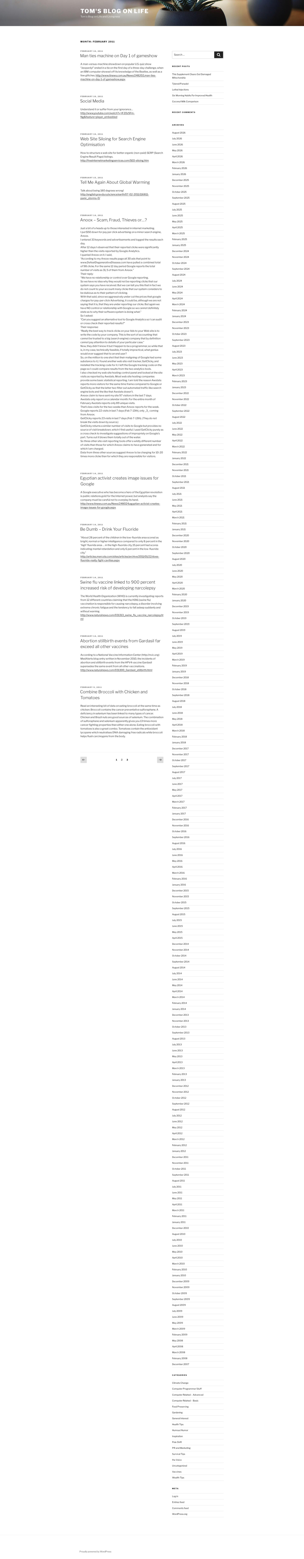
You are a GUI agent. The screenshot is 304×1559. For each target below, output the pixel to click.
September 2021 (180, 482)
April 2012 (177, 1133)
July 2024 (177, 280)
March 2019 (178, 659)
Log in (175, 1496)
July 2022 (177, 422)
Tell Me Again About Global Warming (115, 182)
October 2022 (179, 405)
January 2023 (179, 387)
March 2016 (178, 872)
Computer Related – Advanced (187, 1394)
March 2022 (178, 446)
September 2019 (180, 624)
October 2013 (179, 1026)
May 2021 (177, 505)
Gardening (177, 1412)
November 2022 (180, 399)
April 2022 (177, 440)
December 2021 (180, 464)
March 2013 (178, 1068)
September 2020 (181, 553)
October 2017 (179, 760)
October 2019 (179, 618)
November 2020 (180, 541)
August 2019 (178, 630)
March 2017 (178, 801)
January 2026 (179, 174)
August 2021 (178, 487)
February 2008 (179, 1358)
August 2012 (178, 1109)
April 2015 (177, 938)
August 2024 (178, 274)
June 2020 (177, 570)
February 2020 (179, 594)
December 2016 (180, 819)
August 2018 (178, 701)
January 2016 (179, 884)
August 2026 (178, 132)
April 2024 (177, 298)
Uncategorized (179, 1465)
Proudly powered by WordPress (95, 1551)
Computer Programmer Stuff (187, 1388)
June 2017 (177, 784)
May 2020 (177, 576)
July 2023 (177, 351)
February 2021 (179, 523)
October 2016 (179, 831)
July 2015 (177, 920)
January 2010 (179, 1275)
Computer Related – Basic (185, 1400)
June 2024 (177, 286)
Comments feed (180, 1508)
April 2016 (177, 866)
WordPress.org (179, 1514)
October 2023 (179, 334)
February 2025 (179, 239)
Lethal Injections (180, 89)
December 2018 (180, 677)
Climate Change (180, 1382)
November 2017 (180, 754)
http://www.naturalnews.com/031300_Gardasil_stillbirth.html (116, 670)
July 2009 (177, 1311)
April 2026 (177, 156)
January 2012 (179, 1151)
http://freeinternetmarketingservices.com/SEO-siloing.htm (114, 160)
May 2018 (177, 719)
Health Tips (178, 1424)
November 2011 (180, 1163)
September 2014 (180, 961)
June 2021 (177, 499)
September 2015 (180, 908)
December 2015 (180, 890)
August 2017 (178, 772)
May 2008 (177, 1340)
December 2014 (180, 944)
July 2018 (177, 707)
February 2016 (179, 878)
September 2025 (181, 197)
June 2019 (177, 642)
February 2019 (179, 665)
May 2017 (177, 789)
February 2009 (179, 1334)
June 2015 (177, 926)
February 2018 (179, 736)
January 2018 (179, 742)
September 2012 (180, 1103)
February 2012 (179, 1145)
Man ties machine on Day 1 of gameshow (118, 55)
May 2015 (177, 932)
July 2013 (177, 1044)
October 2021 (179, 476)
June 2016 (177, 855)
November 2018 (180, 683)
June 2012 (177, 1121)
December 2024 (180, 251)
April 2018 (177, 724)
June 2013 (177, 1050)
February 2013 (179, 1074)
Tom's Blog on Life (114, 11)
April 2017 (177, 795)
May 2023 (177, 363)
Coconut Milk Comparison (185, 101)
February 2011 (179, 1216)
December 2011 (180, 1157)
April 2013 (177, 1062)
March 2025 (178, 233)
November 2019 (180, 612)
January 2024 (179, 316)
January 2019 (179, 671)
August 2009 (179, 1305)
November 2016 (180, 825)
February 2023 (179, 381)
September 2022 (180, 411)
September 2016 (180, 837)
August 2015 (178, 914)
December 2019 (180, 606)
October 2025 (179, 192)
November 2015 (180, 896)
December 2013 (180, 1014)
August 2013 (178, 1038)
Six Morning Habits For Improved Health (192, 95)
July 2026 (177, 138)
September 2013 (180, 1032)
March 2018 (178, 730)
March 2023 (178, 375)
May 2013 (177, 1056)
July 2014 (177, 973)
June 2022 (177, 428)
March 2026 (178, 162)
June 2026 (177, 144)
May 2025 (177, 221)
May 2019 (177, 647)
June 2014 (177, 979)
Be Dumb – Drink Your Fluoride (109, 529)
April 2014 (177, 991)
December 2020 (180, 535)
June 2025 (177, 215)
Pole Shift (177, 1442)
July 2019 (177, 636)
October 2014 (179, 955)
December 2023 (180, 322)
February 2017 (179, 807)
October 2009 (179, 1293)
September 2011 (180, 1174)
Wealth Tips (178, 1477)
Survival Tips (178, 1454)
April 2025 (177, 227)
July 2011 (176, 1186)
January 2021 (179, 529)
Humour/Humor (180, 1430)
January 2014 (179, 1009)
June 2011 (177, 1192)
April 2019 (177, 653)
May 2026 (177, 150)
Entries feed (178, 1502)
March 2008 (178, 1352)
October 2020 (179, 547)
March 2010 (178, 1263)
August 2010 (178, 1234)
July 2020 (177, 565)
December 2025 (180, 180)
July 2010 (177, 1239)
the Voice (177, 1459)
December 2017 (180, 748)
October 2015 (179, 902)
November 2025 (180, 186)
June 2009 (177, 1316)
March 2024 (178, 304)
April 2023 (177, 369)
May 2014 (177, 985)
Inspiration (177, 1436)
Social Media (92, 100)
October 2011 (179, 1168)
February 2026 (179, 168)
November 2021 (180, 470)
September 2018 (180, 695)
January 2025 (179, 245)
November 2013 (180, 1020)
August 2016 (178, 843)
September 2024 (181, 268)
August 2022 (178, 417)
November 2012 (180, 1091)
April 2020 (177, 582)
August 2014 (178, 967)
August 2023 (178, 345)
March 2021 (178, 517)
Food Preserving (180, 1406)
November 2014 (180, 949)
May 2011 (177, 1198)
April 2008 (177, 1346)
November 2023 (180, 328)
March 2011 (178, 1210)
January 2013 (179, 1080)
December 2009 (180, 1281)
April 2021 (177, 511)
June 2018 (177, 712)
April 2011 (177, 1204)
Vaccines (176, 1471)
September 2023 (181, 340)
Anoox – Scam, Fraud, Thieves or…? (113, 219)
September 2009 (181, 1299)
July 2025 (177, 209)
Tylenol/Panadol (180, 83)
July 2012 (177, 1115)
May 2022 (177, 434)
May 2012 (177, 1127)
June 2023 (177, 357)
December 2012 (180, 1086)
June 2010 (177, 1245)
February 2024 (179, 310)
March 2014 (178, 997)
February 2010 (179, 1269)
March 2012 (178, 1139)
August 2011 (178, 1180)
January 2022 (179, 458)
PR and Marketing (181, 1448)
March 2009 (178, 1328)
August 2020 (179, 559)
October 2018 (179, 689)
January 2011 (179, 1222)
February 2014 (179, 1003)
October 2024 (179, 263)
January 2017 (179, 813)
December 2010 (180, 1228)
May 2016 (177, 861)
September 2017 (180, 766)
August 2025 (178, 203)
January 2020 (179, 600)
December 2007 (180, 1364)
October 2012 (179, 1097)
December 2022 (180, 393)
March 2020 (178, 588)
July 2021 (177, 493)
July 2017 (177, 778)
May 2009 (177, 1322)
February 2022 (179, 452)
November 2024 (180, 257)
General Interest (180, 1418)
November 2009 (180, 1287)
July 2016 (177, 849)
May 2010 (177, 1251)
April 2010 (177, 1257)
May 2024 (177, 292)
